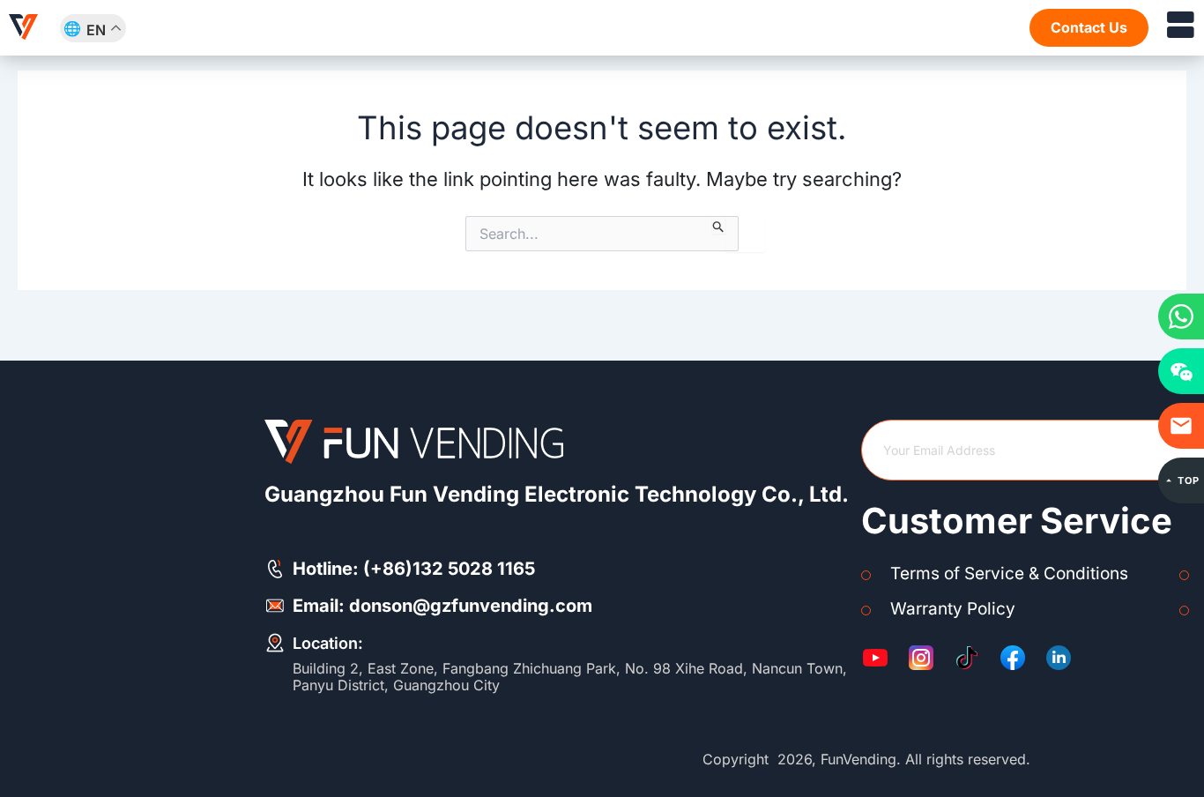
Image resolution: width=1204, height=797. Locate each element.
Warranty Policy (952, 609)
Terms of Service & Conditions (1009, 573)
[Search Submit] (718, 225)
